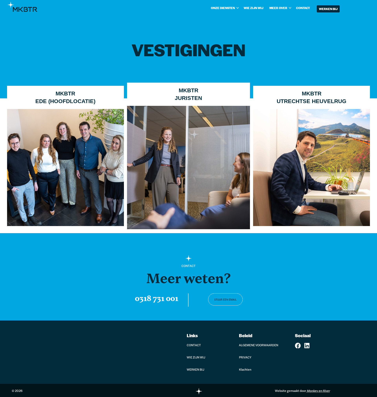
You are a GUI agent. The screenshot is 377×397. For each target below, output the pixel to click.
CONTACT (303, 8)
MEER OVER (278, 8)
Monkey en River (318, 390)
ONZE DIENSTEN (223, 8)
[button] (238, 8)
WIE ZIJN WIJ (253, 8)
